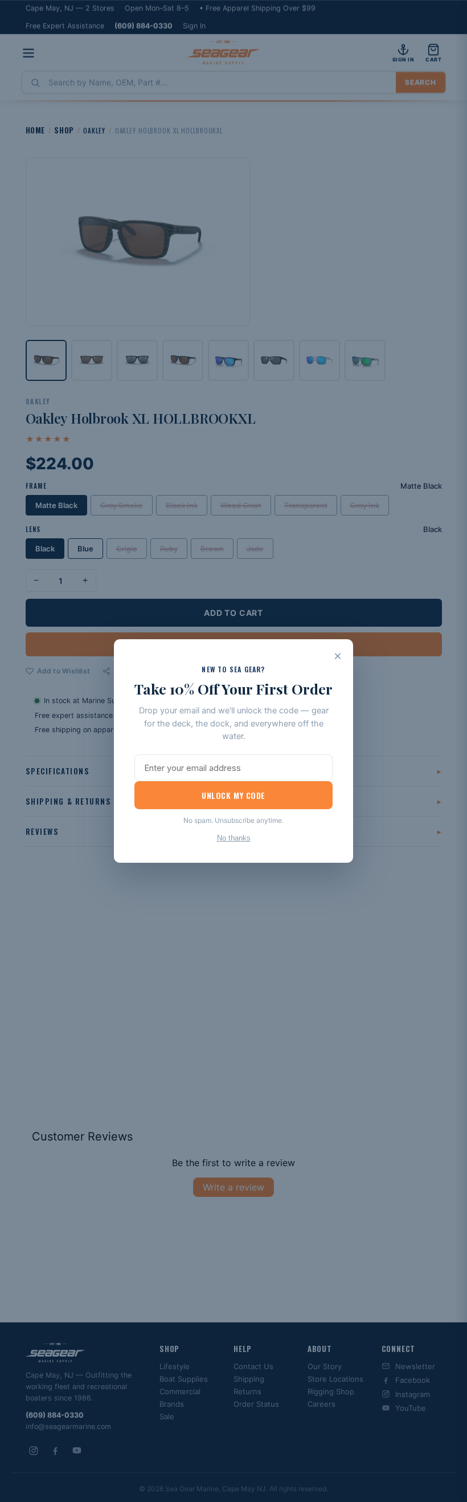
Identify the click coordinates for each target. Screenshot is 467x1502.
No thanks (234, 838)
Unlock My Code (233, 795)
